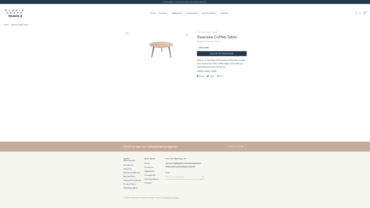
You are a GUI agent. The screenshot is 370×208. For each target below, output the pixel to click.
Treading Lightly (130, 188)
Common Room (209, 13)
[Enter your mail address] (203, 176)
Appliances (177, 13)
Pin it (222, 76)
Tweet (212, 76)
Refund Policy (129, 176)
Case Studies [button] (236, 147)
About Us (127, 169)
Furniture (163, 13)
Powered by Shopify (171, 198)
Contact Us (128, 165)
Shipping (200, 41)
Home (153, 13)
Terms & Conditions (132, 180)
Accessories (191, 13)
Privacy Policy (129, 184)
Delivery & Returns (131, 172)
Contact (224, 13)
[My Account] (360, 13)
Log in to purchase (222, 54)
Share (201, 76)
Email (167, 173)
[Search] (356, 13)
